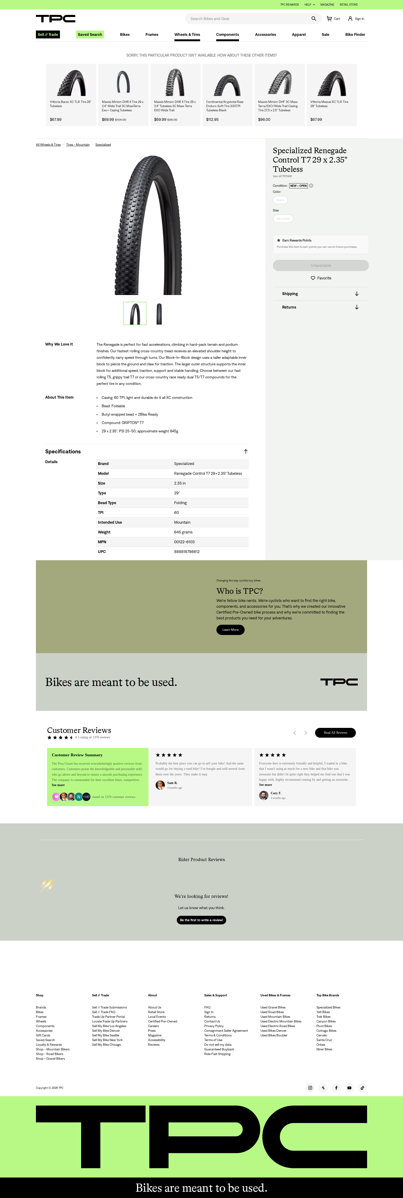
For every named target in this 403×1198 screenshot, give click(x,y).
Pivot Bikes (324, 1026)
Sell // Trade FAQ (103, 1012)
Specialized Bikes (328, 1007)
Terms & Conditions (218, 1035)
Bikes (125, 34)
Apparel (299, 34)
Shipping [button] (290, 294)
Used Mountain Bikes (275, 1016)
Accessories (265, 34)
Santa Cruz (324, 1040)
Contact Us (212, 1021)
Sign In (209, 1012)
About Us (154, 1007)
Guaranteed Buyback (219, 1049)
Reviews (154, 1044)
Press (152, 1030)
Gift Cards (43, 1035)
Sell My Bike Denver (106, 1030)
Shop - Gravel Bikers (50, 1058)
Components (227, 34)
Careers (153, 1026)
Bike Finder (355, 34)
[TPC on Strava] (323, 1088)
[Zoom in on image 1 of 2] (147, 221)
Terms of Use (213, 1040)
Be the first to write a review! (201, 920)
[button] (356, 18)
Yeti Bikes (323, 1012)
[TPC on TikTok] (362, 1088)
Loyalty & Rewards (49, 1044)
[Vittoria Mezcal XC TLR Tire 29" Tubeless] (331, 82)
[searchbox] (246, 18)
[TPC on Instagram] (310, 1088)
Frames (152, 34)
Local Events (157, 1016)
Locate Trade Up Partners (109, 1021)
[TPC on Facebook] (336, 1088)
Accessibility (156, 1040)
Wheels (41, 1021)
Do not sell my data (217, 1044)
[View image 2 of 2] (159, 313)
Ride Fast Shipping (217, 1054)
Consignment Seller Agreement (226, 1030)
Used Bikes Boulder (274, 1035)
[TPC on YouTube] (349, 1088)
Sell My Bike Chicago (106, 1044)
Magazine (327, 4)
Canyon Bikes (326, 1021)
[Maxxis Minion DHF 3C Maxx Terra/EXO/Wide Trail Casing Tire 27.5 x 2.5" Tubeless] (279, 82)
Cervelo (321, 1035)
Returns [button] (289, 307)
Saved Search (90, 34)
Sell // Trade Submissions (109, 1007)
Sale (325, 34)
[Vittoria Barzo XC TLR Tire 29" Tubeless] (71, 82)
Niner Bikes (324, 1049)
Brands (41, 1007)
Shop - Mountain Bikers (52, 1049)
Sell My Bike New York (107, 1040)
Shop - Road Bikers (49, 1054)
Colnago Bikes (326, 1030)
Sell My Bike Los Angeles (109, 1026)
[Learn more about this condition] (311, 185)
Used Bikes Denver (274, 1030)
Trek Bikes (323, 1016)
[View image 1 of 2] (135, 313)
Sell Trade (48, 34)
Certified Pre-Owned (162, 1021)
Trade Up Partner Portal (108, 1016)
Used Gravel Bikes (273, 1007)
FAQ (207, 1007)
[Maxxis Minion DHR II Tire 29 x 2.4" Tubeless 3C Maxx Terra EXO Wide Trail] (175, 82)
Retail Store (349, 4)
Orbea (320, 1044)
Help (308, 4)
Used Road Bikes (272, 1012)
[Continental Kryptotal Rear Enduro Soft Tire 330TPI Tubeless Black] (227, 82)
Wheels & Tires (187, 34)
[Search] (314, 19)
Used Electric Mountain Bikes (281, 1021)
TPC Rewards (289, 4)
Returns (209, 1016)
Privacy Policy (214, 1026)
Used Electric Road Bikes (278, 1026)
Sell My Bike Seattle (105, 1035)
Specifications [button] (63, 451)
